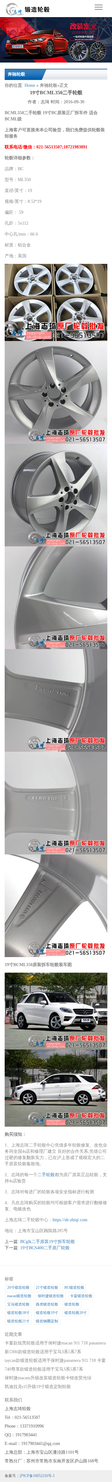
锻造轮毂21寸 (18, 1321)
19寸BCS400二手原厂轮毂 (45, 1248)
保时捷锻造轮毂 (51, 1296)
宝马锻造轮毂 (18, 1304)
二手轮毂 (46, 1174)
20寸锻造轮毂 (18, 1287)
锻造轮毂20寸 (75, 1313)
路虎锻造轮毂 (47, 1304)
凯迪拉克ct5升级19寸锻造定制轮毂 (38, 1386)
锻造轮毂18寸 (18, 1313)
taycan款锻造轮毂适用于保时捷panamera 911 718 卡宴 (55, 1360)
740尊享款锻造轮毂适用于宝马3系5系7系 (44, 1369)
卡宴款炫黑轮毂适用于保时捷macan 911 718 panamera (55, 1343)
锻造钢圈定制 (47, 1321)
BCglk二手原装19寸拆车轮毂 (47, 1241)
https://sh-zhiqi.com (70, 1220)
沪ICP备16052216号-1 (37, 1476)
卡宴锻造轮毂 (81, 1296)
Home (30, 85)
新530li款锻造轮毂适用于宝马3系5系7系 (43, 1351)
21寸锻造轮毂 (47, 1287)
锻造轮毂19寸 (47, 1313)
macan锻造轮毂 (19, 1296)
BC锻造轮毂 (74, 1287)
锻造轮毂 (71, 1304)
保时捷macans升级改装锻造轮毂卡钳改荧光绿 (48, 1378)
